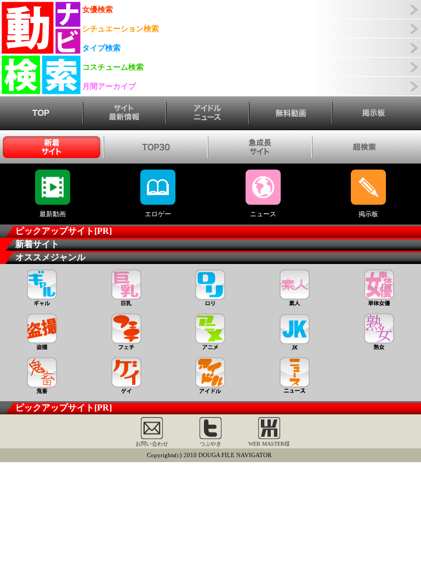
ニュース (263, 214)
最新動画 (52, 214)
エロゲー (158, 214)
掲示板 (368, 214)
